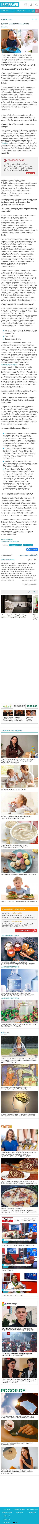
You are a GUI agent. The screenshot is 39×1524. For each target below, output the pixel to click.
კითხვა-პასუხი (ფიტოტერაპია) (13, 909)
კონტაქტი (32, 1512)
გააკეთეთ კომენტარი (29, 555)
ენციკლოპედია (32, 1509)
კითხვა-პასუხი (19, 1509)
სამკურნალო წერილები (10, 936)
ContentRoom (29, 591)
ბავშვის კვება (6, 19)
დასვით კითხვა (24, 930)
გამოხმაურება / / (30, 580)
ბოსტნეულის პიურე (9, 365)
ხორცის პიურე (27, 545)
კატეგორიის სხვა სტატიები (11, 730)
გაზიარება (33, 549)
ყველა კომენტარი (30, 584)
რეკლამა (19, 1512)
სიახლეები (5, 11)
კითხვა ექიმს (21, 11)
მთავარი (7, 1509)
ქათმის (5, 143)
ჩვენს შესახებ (7, 1512)
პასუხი (29, 173)
